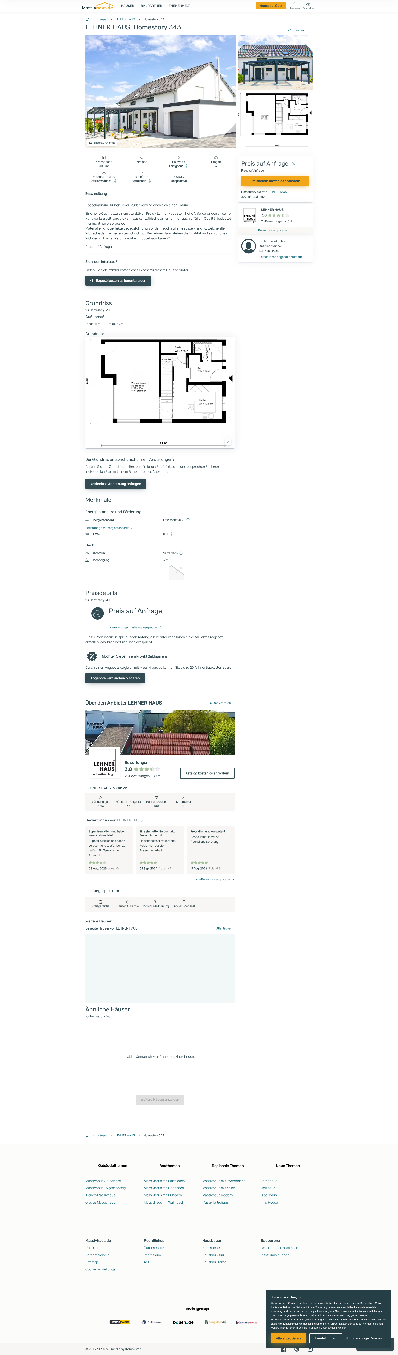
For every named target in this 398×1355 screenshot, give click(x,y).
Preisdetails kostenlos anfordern (275, 181)
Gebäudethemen (112, 1165)
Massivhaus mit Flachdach (164, 1188)
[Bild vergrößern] (228, 442)
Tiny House (269, 1202)
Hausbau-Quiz (271, 6)
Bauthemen (169, 1166)
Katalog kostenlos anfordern (207, 773)
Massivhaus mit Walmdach (164, 1202)
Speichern (299, 30)
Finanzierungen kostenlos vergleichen (133, 627)
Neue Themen (288, 1166)
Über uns (92, 1247)
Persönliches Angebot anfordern (280, 257)
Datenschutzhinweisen (333, 1327)
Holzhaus (268, 1188)
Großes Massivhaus (100, 1202)
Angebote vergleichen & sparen (115, 678)
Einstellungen (326, 1338)
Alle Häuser (223, 928)
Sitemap (91, 1262)
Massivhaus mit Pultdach (163, 1195)
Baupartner (151, 6)
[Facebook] (283, 1349)
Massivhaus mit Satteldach (164, 1181)
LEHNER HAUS (125, 19)
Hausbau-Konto (214, 1262)
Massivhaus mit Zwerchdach (224, 1181)
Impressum (152, 1255)
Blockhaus (269, 1195)
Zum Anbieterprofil (219, 703)
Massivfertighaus (215, 1202)
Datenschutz (154, 1247)
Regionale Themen (228, 1166)
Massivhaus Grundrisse (103, 1181)
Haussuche (211, 1247)
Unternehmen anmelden (279, 1247)
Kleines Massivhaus (100, 1195)
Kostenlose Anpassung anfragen (115, 484)
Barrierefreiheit (97, 1255)
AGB (147, 1262)
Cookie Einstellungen (101, 1269)
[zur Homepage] (88, 19)
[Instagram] (310, 1349)
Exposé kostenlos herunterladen (121, 281)
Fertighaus (269, 1181)
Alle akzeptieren (288, 1338)
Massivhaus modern (217, 1195)
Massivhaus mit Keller (218, 1188)
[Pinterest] (296, 1349)
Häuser (127, 6)
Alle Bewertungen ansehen (213, 879)
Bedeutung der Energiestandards (107, 528)
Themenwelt (179, 6)
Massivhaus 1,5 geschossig (105, 1188)
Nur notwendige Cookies (363, 1338)
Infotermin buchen (275, 1255)
